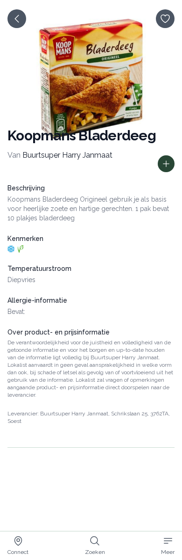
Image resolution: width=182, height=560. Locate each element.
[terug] (16, 18)
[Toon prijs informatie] (166, 163)
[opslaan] (165, 18)
